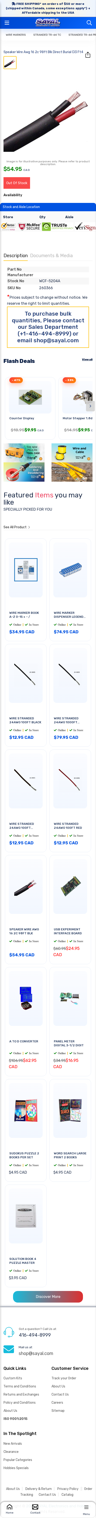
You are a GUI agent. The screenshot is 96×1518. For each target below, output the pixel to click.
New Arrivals (12, 1444)
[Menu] (86, 1507)
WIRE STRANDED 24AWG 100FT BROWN (21, 828)
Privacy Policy (68, 1489)
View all (87, 359)
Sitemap (58, 1411)
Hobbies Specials (16, 1468)
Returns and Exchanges (21, 1394)
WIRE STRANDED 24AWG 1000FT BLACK (66, 722)
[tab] (10, 62)
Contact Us (60, 1394)
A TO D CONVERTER (23, 1041)
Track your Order (63, 1378)
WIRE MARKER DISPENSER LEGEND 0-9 (68, 617)
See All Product (15, 527)
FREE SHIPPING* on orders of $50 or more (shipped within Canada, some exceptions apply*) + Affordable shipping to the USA (48, 8)
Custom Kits (12, 1378)
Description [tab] (15, 255)
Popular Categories (17, 1460)
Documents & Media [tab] (51, 255)
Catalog (67, 1495)
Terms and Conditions (19, 1386)
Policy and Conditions (19, 1403)
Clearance (11, 1452)
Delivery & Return (38, 1489)
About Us (10, 1411)
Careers (57, 1403)
